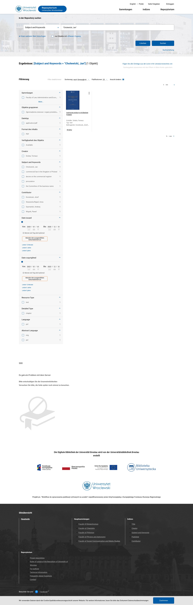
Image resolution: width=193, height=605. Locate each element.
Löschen (143, 43)
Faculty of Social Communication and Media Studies (99, 541)
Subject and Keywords (140, 533)
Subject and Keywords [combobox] (35, 27)
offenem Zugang (74, 36)
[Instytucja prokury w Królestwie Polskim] (75, 100)
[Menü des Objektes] (89, 93)
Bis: (44, 227)
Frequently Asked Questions (41, 576)
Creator (134, 528)
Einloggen (170, 4)
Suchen (163, 43)
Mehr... (40, 102)
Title (133, 524)
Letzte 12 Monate (27, 245)
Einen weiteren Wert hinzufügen (33, 36)
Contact (33, 579)
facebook (43, 592)
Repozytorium (167, 9)
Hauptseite (25, 519)
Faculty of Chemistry (87, 528)
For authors (34, 569)
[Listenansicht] (123, 79)
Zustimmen (163, 601)
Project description (37, 558)
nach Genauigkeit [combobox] (79, 79)
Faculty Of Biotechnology (88, 524)
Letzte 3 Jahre (26, 248)
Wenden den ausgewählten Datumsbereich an (34, 239)
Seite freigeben (154, 4)
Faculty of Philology (86, 533)
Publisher (135, 537)
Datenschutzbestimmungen (138, 601)
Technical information (38, 572)
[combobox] (117, 27)
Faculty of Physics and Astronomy (92, 537)
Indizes (146, 9)
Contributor (136, 541)
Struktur (69, 130)
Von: (24, 227)
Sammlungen (125, 9)
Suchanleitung (168, 50)
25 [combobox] (104, 79)
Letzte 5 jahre (26, 250)
